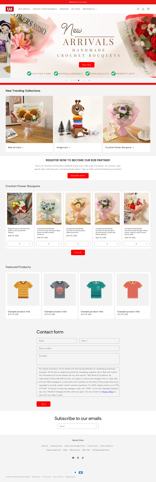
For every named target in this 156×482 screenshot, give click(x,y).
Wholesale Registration (101, 450)
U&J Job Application (53, 450)
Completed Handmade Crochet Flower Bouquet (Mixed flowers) (75, 230)
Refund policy (75, 450)
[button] (89, 9)
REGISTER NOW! (78, 175)
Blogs (65, 450)
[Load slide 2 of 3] (75, 80)
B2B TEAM (86, 450)
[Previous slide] (66, 80)
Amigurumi (62, 147)
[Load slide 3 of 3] (78, 80)
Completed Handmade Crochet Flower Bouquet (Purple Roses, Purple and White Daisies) (105, 231)
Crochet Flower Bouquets (118, 147)
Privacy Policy (108, 391)
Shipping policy (70, 477)
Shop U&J (14, 477)
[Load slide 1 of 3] (71, 80)
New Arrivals (14, 147)
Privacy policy (47, 477)
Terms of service (58, 477)
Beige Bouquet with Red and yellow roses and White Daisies (18, 230)
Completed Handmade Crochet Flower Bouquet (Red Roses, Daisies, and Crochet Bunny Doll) (136, 231)
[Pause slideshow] (89, 80)
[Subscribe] (95, 426)
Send (43, 404)
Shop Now (78, 65)
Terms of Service (106, 446)
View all (78, 252)
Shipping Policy (56, 446)
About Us (45, 446)
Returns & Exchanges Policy (75, 446)
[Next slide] (84, 80)
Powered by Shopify (23, 477)
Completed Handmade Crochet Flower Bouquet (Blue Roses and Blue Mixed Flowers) (48, 231)
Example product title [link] (19, 311)
